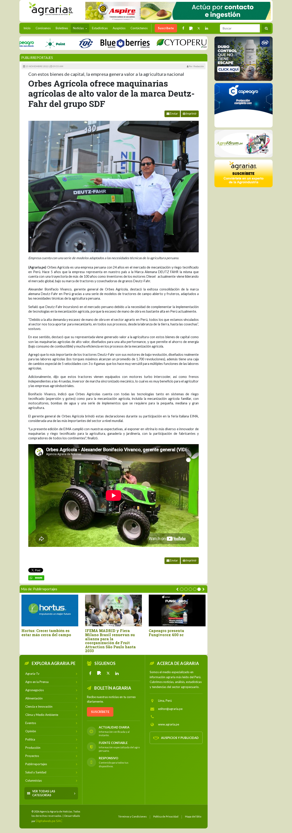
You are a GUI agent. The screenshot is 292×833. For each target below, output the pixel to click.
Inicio (28, 28)
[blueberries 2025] (107, 43)
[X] (108, 673)
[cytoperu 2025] (164, 43)
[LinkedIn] (117, 673)
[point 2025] (37, 43)
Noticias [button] (78, 28)
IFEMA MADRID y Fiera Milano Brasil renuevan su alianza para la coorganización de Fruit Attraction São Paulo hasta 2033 (110, 641)
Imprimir (191, 113)
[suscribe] (243, 173)
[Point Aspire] (178, 11)
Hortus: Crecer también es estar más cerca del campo (46, 633)
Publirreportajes (37, 58)
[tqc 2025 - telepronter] (68, 43)
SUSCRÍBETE (100, 712)
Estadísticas (100, 28)
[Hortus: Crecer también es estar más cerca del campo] (49, 610)
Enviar (173, 113)
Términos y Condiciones (132, 816)
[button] (182, 589)
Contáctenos (139, 28)
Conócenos (43, 28)
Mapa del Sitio (193, 816)
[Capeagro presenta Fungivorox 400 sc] (177, 610)
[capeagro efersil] (243, 105)
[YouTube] (99, 673)
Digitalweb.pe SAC (49, 821)
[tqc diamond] (243, 59)
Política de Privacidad (165, 816)
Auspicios (119, 28)
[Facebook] (90, 673)
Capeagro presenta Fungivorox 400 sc (166, 633)
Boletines (62, 28)
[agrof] (243, 143)
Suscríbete (166, 28)
